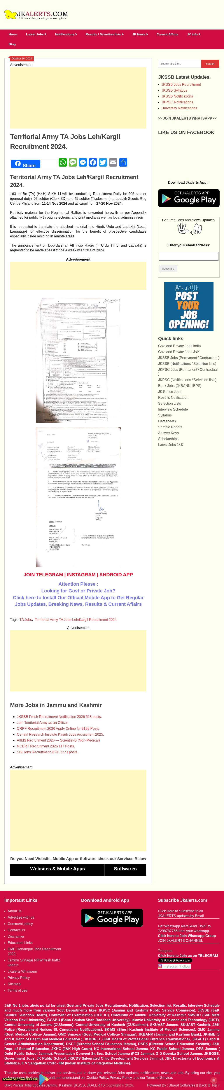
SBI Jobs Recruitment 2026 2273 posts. (47, 752)
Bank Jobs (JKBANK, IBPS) (179, 386)
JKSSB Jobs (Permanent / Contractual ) (188, 358)
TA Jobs (25, 620)
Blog (12, 44)
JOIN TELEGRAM (43, 574)
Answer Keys (168, 433)
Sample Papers (170, 427)
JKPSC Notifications (177, 102)
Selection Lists (169, 403)
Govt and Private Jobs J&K (179, 352)
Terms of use (17, 990)
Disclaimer (16, 936)
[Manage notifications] (213, 1080)
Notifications (64, 34)
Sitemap (14, 984)
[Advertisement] (78, 98)
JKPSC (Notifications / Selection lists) (187, 380)
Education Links (20, 943)
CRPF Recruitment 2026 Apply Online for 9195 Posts (58, 728)
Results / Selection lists (103, 34)
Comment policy (20, 924)
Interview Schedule (173, 409)
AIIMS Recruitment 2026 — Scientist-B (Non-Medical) (58, 740)
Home (13, 34)
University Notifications (179, 108)
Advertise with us (21, 917)
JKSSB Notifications (177, 96)
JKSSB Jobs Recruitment (181, 84)
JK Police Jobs (169, 392)
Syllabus (165, 415)
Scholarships (168, 439)
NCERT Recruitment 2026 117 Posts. (46, 746)
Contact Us (16, 930)
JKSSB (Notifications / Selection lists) (187, 364)
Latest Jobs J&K (170, 445)
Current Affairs (167, 34)
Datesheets (167, 421)
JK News (138, 34)
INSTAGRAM (81, 574)
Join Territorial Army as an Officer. (42, 722)
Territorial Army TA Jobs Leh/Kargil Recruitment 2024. (76, 620)
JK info (192, 34)
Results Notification (173, 397)
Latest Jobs (35, 34)
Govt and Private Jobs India (179, 346)
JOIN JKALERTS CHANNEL (180, 940)
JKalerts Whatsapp (22, 971)
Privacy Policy (19, 978)
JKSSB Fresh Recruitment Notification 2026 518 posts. (59, 717)
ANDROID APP (116, 574)
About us (14, 911)
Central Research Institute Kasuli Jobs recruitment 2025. (60, 734)
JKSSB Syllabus (174, 90)
